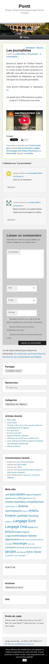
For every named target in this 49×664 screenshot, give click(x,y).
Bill (19, 498)
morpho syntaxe (36, 540)
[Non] (46, 655)
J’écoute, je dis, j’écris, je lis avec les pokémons (24, 425)
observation (31, 544)
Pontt (24, 6)
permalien (29, 153)
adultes (21, 494)
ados (13, 494)
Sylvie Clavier (33, 551)
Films (20, 467)
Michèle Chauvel (25, 539)
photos (27, 547)
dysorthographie (13, 511)
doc (16, 506)
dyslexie (23, 506)
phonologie (20, 547)
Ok (24, 660)
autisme (15, 498)
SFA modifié (11, 420)
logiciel (26, 532)
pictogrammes (35, 547)
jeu (12, 521)
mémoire (8, 544)
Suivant (40, 48)
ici (7, 90)
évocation (29, 148)
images (7, 522)
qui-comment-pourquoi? (25, 462)
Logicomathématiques (16, 536)
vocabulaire (9, 555)
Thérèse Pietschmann (29, 151)
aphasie (8, 498)
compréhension (35, 501)
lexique (18, 532)
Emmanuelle (33, 54)
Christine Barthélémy (15, 502)
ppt (7, 551)
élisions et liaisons (13, 446)
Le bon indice (12, 423)
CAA (34, 498)
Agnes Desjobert (33, 495)
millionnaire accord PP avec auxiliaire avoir (22, 438)
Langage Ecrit (24, 521)
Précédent (29, 48)
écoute (16, 555)
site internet (21, 552)
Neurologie (20, 543)
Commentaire (13, 252)
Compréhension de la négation (18, 428)
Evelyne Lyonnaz (16, 515)
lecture (9, 531)
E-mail (10, 300)
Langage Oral (16, 151)
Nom (10, 288)
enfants (33, 510)
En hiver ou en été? (14, 433)
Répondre (12, 187)
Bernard (21, 148)
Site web (11, 312)
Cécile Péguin (10, 506)
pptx (13, 551)
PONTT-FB (10, 567)
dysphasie (25, 511)
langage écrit (32, 527)
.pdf (7, 494)
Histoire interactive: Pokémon (18, 436)
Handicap (33, 515)
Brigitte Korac (26, 498)
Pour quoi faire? (12, 430)
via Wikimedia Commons (24, 644)
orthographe (10, 547)
